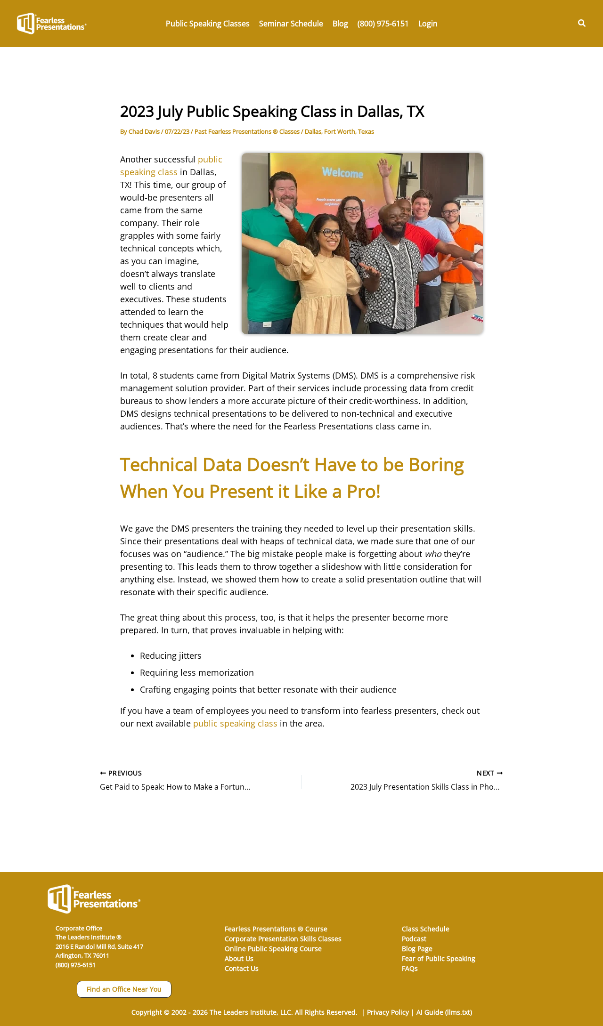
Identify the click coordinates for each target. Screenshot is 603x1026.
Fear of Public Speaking (438, 958)
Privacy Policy (388, 1012)
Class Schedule (425, 928)
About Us (239, 958)
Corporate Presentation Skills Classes (283, 938)
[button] (582, 23)
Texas (366, 131)
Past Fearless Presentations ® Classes (247, 131)
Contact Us (242, 968)
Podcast (414, 938)
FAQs (410, 968)
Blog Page (417, 948)
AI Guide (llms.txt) (444, 1012)
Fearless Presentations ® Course (276, 928)
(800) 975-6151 (76, 965)
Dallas (313, 131)
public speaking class (235, 723)
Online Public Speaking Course (273, 948)
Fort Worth (339, 131)
